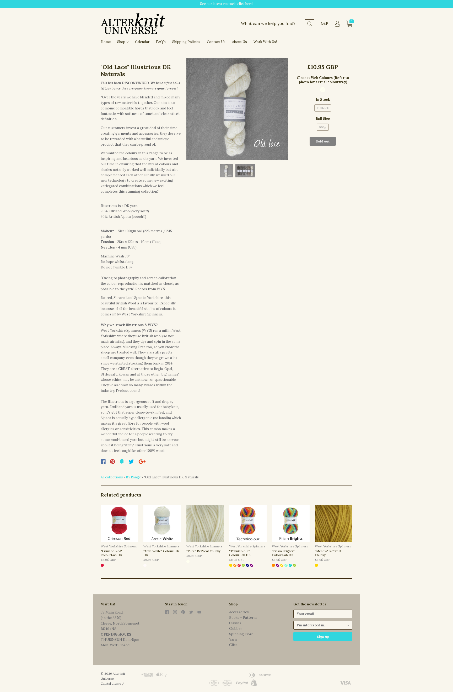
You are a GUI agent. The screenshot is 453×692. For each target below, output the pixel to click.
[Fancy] (122, 461)
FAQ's (161, 42)
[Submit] (309, 23)
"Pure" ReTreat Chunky (203, 551)
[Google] (142, 461)
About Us (239, 42)
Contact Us (216, 42)
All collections (112, 477)
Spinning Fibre (241, 634)
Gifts (233, 645)
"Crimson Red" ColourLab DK (111, 553)
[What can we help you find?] (277, 24)
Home (106, 42)
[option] (237, 109)
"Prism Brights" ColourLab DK (283, 553)
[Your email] (322, 614)
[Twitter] (131, 461)
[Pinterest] (112, 461)
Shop (121, 42)
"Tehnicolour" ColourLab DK (240, 553)
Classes (235, 623)
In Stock (323, 108)
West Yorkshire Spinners (119, 546)
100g (322, 127)
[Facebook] (103, 461)
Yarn (233, 639)
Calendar (142, 42)
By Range (133, 477)
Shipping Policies (186, 42)
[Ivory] (322, 89)
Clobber (235, 628)
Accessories (239, 612)
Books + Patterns (243, 617)
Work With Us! (265, 42)
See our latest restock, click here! (226, 4)
